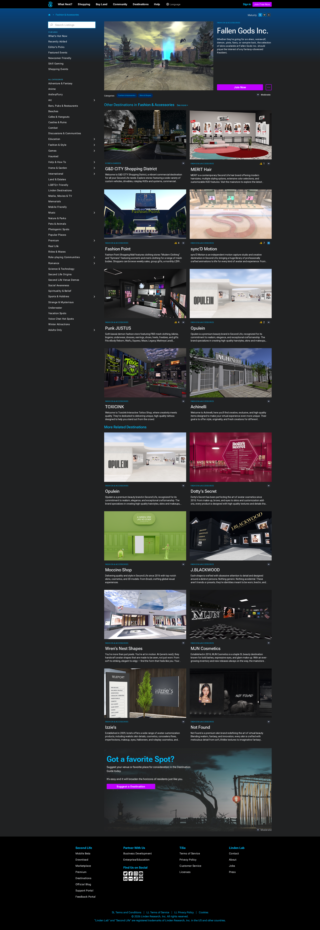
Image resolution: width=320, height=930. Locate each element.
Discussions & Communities (64, 133)
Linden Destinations (60, 190)
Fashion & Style (57, 144)
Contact (234, 853)
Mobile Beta (83, 853)
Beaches (53, 111)
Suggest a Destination (131, 786)
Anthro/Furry (55, 94)
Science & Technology (61, 268)
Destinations (83, 878)
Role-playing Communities (64, 257)
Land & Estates (57, 179)
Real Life (53, 246)
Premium (53, 240)
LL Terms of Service (157, 912)
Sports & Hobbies (58, 296)
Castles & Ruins (57, 122)
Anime (52, 88)
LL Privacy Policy (184, 912)
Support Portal (84, 890)
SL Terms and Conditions (126, 912)
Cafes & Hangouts (58, 116)
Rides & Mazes (57, 251)
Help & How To (57, 162)
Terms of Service (190, 853)
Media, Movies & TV (60, 195)
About (232, 859)
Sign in (247, 4)
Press (232, 872)
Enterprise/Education (136, 859)
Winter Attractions (59, 324)
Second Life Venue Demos (63, 279)
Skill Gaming (56, 63)
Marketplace (83, 865)
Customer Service (190, 865)
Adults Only (55, 329)
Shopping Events (58, 69)
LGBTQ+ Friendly (58, 184)
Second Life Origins (60, 274)
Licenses (185, 872)
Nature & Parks (57, 218)
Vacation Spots (57, 313)
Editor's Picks (56, 47)
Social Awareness (58, 285)
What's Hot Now (57, 36)
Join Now (240, 87)
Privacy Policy (188, 859)
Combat (53, 127)
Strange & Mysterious (61, 302)
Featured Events (57, 52)
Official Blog (83, 884)
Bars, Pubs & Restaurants (63, 105)
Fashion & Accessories (67, 14)
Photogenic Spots (58, 229)
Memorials (54, 201)
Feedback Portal (86, 896)
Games (52, 150)
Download (82, 859)
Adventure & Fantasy (60, 83)
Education (54, 139)
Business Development (137, 853)
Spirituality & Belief (59, 290)
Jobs (232, 865)
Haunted (53, 156)
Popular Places (57, 234)
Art (50, 100)
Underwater (55, 307)
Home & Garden (57, 167)
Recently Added (57, 41)
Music (52, 212)
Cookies (203, 912)
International (55, 173)
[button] (65, 4)
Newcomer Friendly (59, 58)
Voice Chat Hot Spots (61, 318)
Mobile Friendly (57, 206)
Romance (53, 263)
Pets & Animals (57, 223)
